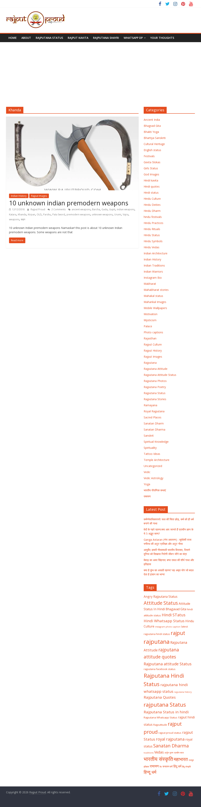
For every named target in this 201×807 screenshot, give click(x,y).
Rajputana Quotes (160, 697)
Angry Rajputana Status (160, 596)
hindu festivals (153, 217)
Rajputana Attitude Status (160, 375)
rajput (178, 633)
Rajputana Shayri (106, 38)
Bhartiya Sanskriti (155, 138)
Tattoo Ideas (152, 454)
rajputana (157, 642)
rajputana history (183, 692)
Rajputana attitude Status (168, 663)
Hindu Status (152, 235)
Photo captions (153, 332)
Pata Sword (58, 214)
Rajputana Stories (155, 399)
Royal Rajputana (154, 411)
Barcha (96, 209)
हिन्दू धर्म (150, 772)
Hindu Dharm (152, 211)
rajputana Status (165, 704)
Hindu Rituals (152, 229)
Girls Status (151, 168)
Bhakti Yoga (151, 132)
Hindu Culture (152, 198)
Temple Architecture (156, 460)
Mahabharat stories (156, 290)
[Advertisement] (100, 71)
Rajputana (150, 363)
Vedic (147, 472)
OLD (39, 214)
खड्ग (23, 219)
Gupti (112, 209)
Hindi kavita (151, 180)
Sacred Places (152, 417)
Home (12, 38)
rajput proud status (169, 732)
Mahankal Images (155, 302)
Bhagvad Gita (152, 126)
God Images (151, 174)
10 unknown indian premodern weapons (68, 203)
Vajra (125, 214)
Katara (12, 214)
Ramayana (150, 405)
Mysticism (150, 320)
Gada (104, 209)
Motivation (150, 314)
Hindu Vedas (151, 247)
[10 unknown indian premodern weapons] (72, 119)
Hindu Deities (152, 205)
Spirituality (150, 448)
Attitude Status (161, 603)
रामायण (147, 496)
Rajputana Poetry (155, 387)
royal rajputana (170, 739)
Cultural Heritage (154, 144)
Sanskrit (149, 435)
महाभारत (181, 759)
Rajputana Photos (155, 381)
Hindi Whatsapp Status (164, 620)
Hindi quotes (152, 186)
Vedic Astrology (153, 478)
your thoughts (162, 38)
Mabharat (150, 284)
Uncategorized (153, 466)
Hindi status (151, 192)
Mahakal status (153, 296)
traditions (148, 752)
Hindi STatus (173, 614)
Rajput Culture (153, 344)
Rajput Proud (38, 209)
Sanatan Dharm (154, 423)
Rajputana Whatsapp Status (160, 717)
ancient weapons (81, 209)
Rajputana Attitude (155, 369)
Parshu (47, 214)
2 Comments (58, 209)
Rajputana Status (49, 38)
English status (152, 150)
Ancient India (152, 120)
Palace (148, 326)
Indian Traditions (154, 265)
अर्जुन (166, 752)
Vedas (159, 752)
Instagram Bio (153, 277)
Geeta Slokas (152, 162)
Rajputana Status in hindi (166, 712)
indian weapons (125, 209)
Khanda (22, 214)
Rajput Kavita (78, 38)
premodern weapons (78, 214)
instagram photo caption (167, 626)
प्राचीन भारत (179, 752)
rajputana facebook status (159, 669)
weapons (14, 219)
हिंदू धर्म (177, 766)
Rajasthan (150, 338)
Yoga (147, 484)
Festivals (149, 156)
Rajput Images (39, 196)
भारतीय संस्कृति (158, 759)
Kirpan (31, 214)
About (26, 38)
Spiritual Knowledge (156, 441)
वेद (161, 766)
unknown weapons (102, 214)
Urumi (117, 214)
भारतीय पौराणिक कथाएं (155, 490)
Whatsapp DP (133, 38)
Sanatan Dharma (154, 429)
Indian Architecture (155, 253)
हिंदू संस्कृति (186, 766)
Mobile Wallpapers (155, 308)
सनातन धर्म (168, 766)
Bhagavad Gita (176, 609)
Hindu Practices (153, 223)
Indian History (18, 196)
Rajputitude (160, 724)
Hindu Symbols (153, 241)
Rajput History (153, 350)
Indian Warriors (153, 271)
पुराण (171, 752)
